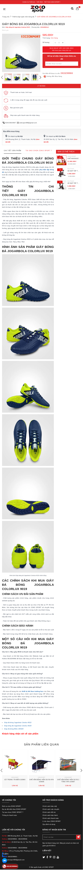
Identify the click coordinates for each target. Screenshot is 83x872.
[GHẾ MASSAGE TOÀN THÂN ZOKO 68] (61, 160)
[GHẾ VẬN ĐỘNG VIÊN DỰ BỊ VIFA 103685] (41, 762)
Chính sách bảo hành (50, 815)
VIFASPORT (14, 777)
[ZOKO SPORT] (37, 8)
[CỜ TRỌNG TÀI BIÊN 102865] (15, 762)
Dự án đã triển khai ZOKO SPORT (14, 809)
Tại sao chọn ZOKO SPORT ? (12, 812)
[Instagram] (54, 857)
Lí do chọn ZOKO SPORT (52, 821)
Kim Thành (70, 168)
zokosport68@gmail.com (28, 123)
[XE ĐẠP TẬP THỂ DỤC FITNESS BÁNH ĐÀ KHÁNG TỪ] (61, 173)
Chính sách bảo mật (50, 806)
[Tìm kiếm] (72, 9)
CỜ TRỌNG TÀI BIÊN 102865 (14, 779)
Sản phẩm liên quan (41, 744)
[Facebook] (47, 857)
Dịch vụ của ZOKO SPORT (11, 806)
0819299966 (67, 73)
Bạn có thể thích (66, 152)
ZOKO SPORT (71, 156)
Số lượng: (46, 42)
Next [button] (40, 77)
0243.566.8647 (10, 123)
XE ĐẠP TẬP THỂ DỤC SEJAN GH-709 (73, 183)
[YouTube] (58, 857)
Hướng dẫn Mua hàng (54, 76)
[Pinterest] (50, 857)
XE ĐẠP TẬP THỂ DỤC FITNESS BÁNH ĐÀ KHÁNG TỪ (73, 171)
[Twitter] (44, 857)
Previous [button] (2, 77)
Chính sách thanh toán (51, 818)
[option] (21, 53)
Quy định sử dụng (49, 824)
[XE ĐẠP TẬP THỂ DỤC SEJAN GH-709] (61, 185)
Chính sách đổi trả (49, 812)
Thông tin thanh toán (9, 815)
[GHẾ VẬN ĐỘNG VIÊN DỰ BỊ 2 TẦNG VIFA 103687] (68, 762)
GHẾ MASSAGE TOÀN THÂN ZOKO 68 (73, 159)
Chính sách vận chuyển (51, 809)
